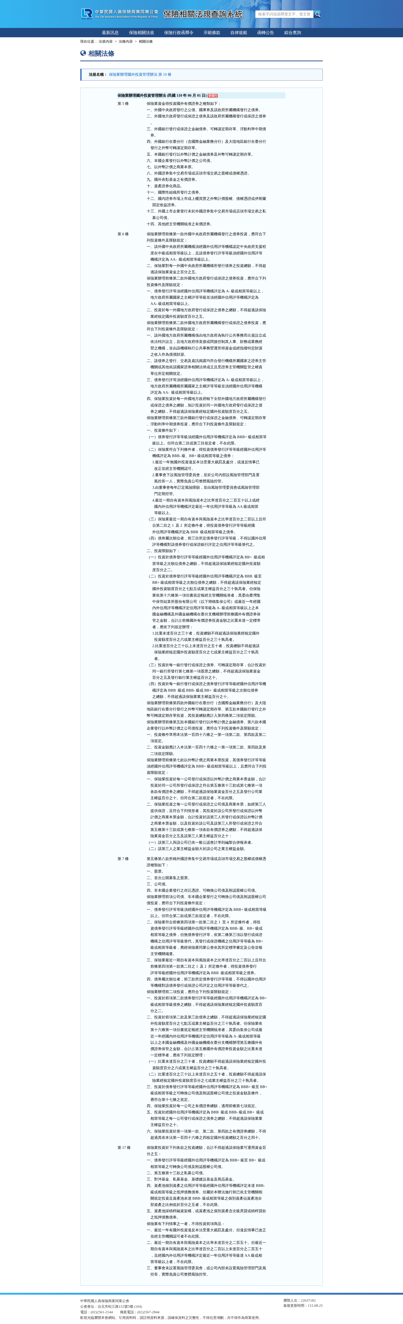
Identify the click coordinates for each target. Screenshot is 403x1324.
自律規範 (238, 32)
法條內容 (126, 41)
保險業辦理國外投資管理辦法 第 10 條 (140, 74)
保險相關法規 (141, 32)
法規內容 (106, 41)
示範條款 (212, 32)
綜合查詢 (292, 32)
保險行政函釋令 (179, 32)
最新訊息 (110, 32)
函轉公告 (265, 32)
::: (76, 41)
